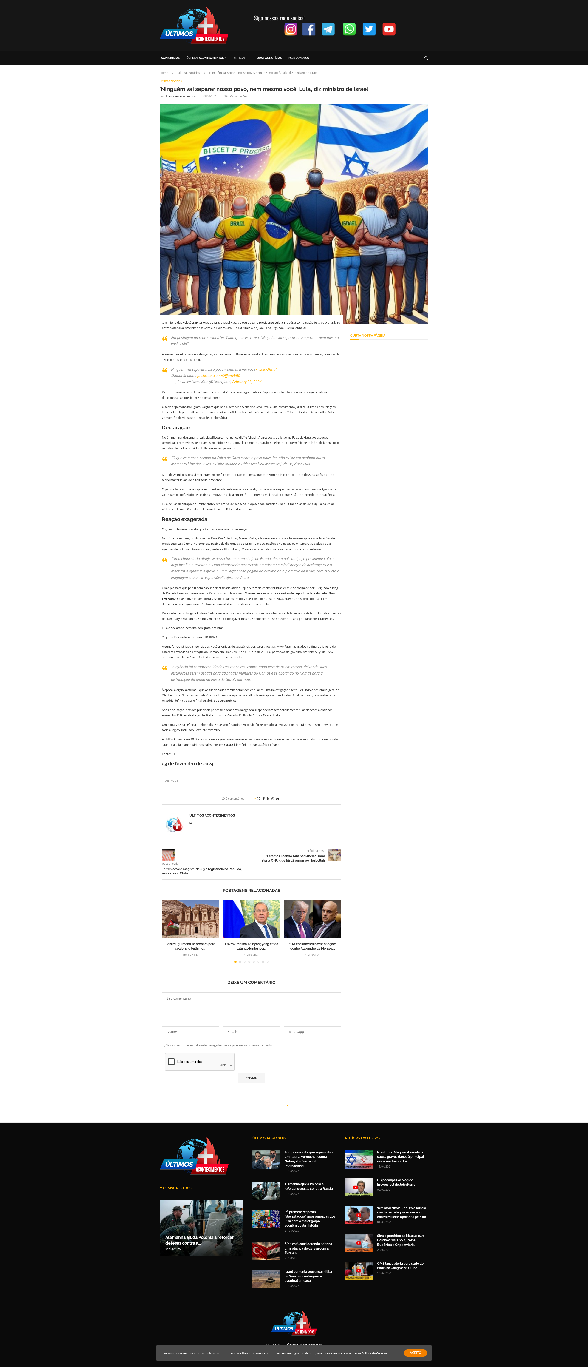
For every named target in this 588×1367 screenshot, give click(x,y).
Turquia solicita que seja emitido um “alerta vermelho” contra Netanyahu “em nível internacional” (309, 1159)
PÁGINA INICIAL (170, 58)
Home (164, 73)
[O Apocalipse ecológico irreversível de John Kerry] (359, 1187)
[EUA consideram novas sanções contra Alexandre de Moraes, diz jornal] (312, 919)
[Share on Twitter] (268, 799)
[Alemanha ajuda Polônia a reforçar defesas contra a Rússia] (266, 1191)
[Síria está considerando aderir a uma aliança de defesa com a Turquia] (266, 1251)
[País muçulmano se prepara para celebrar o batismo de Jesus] (190, 919)
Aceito (415, 1353)
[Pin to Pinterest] (272, 799)
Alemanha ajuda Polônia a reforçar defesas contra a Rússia (309, 1186)
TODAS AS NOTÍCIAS (268, 58)
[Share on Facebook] (264, 799)
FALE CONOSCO (298, 58)
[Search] (426, 58)
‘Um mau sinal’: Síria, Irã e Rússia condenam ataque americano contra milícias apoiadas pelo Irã (401, 1212)
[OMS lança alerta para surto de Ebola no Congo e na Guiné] (359, 1271)
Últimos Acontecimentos (180, 96)
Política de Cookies (374, 1353)
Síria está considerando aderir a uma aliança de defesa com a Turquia (308, 1248)
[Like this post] (258, 799)
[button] (168, 931)
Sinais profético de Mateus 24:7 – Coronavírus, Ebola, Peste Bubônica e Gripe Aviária (402, 1240)
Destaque (171, 780)
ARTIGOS (239, 58)
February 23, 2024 (247, 381)
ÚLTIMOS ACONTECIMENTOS (205, 58)
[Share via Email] (277, 799)
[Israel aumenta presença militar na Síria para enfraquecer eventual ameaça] (266, 1279)
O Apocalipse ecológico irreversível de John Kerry (396, 1182)
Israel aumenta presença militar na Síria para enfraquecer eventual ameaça (308, 1276)
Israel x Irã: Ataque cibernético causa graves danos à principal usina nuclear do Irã (400, 1157)
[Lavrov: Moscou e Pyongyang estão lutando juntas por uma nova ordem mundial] (251, 919)
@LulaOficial (266, 369)
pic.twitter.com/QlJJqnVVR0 (218, 375)
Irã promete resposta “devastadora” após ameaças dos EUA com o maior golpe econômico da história (310, 1218)
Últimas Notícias (189, 73)
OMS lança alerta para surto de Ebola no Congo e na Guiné (400, 1266)
